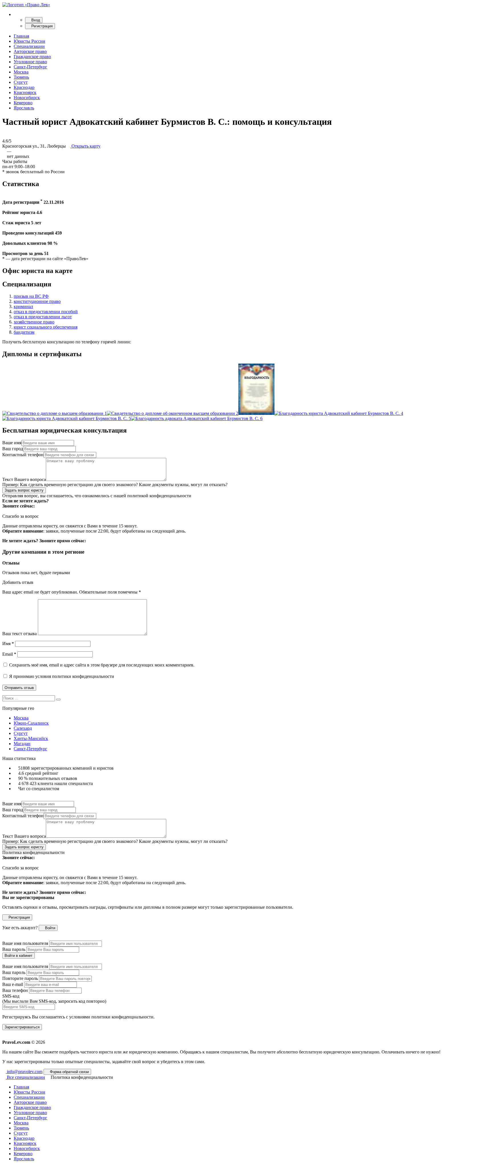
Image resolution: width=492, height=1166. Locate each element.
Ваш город (12, 448)
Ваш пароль (13, 949)
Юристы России (29, 41)
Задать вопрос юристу (24, 490)
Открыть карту (85, 146)
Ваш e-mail (12, 984)
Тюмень (21, 77)
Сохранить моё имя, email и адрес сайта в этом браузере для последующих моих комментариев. (101, 665)
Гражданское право (32, 56)
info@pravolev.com (24, 1071)
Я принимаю (61, 676)
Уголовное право (30, 61)
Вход (35, 20)
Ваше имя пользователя (25, 943)
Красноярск (25, 92)
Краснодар (24, 87)
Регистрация (41, 26)
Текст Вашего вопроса (24, 479)
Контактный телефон (23, 454)
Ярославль (24, 107)
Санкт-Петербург (30, 66)
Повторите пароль (20, 978)
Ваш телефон (15, 990)
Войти (49, 928)
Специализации (29, 46)
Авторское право (30, 51)
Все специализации (25, 1077)
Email (9, 654)
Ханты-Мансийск (31, 738)
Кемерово (23, 102)
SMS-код (54, 999)
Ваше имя (11, 442)
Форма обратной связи (69, 1072)
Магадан (22, 743)
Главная (21, 36)
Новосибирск (27, 97)
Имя (8, 643)
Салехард (23, 728)
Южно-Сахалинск (31, 723)
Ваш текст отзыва (19, 633)
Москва (21, 72)
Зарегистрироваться (22, 1027)
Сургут (21, 82)
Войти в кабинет (18, 955)
